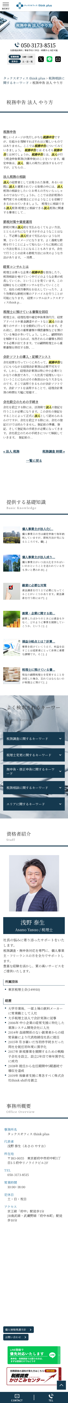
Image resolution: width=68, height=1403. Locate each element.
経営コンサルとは (16, 266)
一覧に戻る (34, 460)
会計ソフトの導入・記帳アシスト (27, 356)
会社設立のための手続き (21, 401)
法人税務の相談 (14, 176)
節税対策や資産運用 (17, 221)
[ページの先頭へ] (61, 1385)
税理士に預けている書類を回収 (25, 311)
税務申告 (9, 131)
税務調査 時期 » (53, 451)
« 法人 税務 (11, 451)
